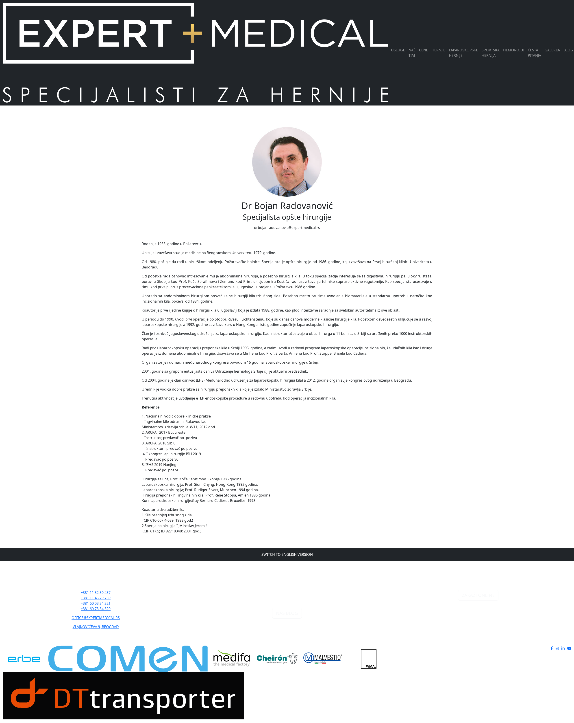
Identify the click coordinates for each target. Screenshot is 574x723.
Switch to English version (287, 554)
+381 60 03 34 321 (96, 603)
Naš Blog (287, 613)
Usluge (398, 50)
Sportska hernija (491, 53)
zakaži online (478, 595)
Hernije (438, 50)
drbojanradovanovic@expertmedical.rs (287, 227)
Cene (423, 50)
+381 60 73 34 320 (96, 608)
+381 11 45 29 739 (96, 598)
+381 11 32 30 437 (96, 592)
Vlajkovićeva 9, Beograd (96, 626)
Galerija (552, 50)
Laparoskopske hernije (463, 53)
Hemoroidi (513, 50)
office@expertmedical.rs (96, 617)
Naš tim (412, 53)
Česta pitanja (534, 53)
